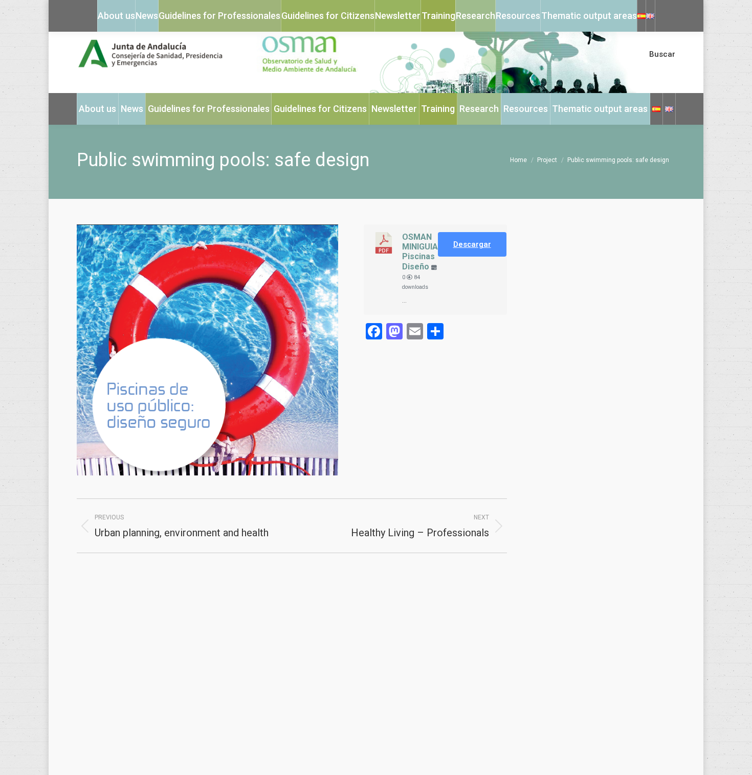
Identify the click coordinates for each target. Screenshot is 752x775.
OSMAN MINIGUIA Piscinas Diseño (420, 251)
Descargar (472, 244)
